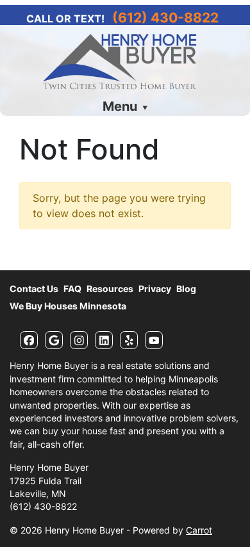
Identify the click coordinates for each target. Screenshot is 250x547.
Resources (110, 289)
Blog (186, 289)
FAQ (72, 289)
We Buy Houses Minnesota (68, 306)
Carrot (199, 530)
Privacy (154, 289)
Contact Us (34, 289)
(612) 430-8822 (165, 18)
